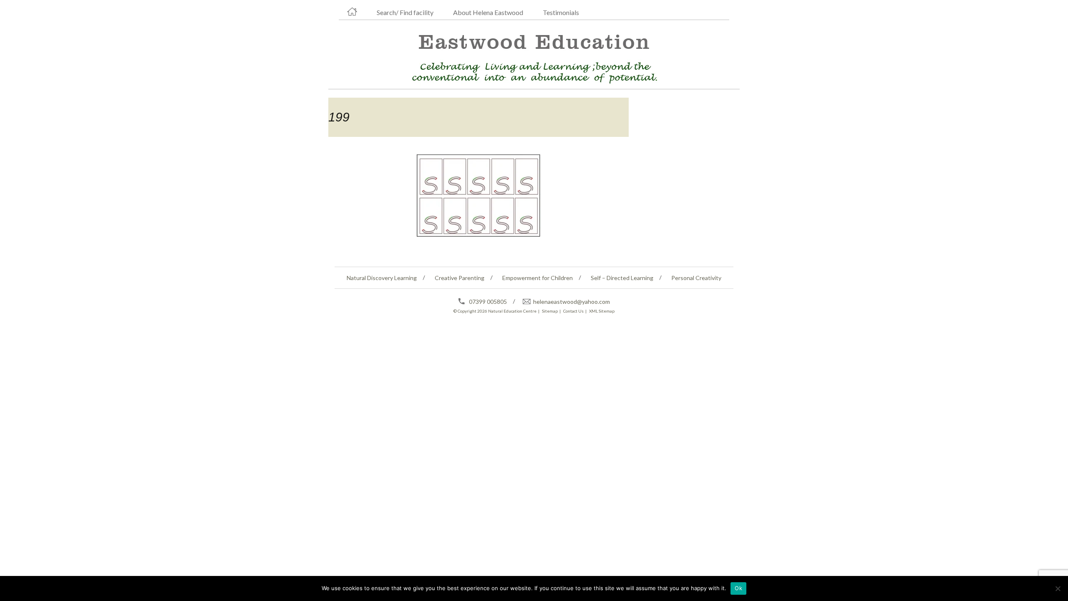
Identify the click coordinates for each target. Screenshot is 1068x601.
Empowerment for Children (537, 277)
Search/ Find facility (405, 12)
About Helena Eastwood (488, 12)
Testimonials (561, 12)
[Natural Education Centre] (530, 56)
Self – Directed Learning (622, 277)
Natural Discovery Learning (382, 277)
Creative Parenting (459, 277)
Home (352, 12)
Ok (738, 588)
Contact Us (573, 310)
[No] (1057, 588)
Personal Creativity (696, 277)
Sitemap (550, 310)
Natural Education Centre (512, 310)
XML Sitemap (602, 310)
